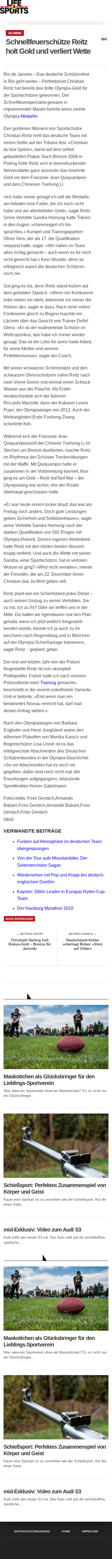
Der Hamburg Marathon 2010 (45, 908)
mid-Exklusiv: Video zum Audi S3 (42, 1230)
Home (66, 1531)
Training (48, 682)
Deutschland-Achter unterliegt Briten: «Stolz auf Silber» (83, 944)
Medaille (29, 116)
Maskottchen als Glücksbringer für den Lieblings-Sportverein (49, 1079)
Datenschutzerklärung (32, 1531)
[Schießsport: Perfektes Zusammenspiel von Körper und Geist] (56, 1176)
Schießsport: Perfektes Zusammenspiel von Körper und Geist (55, 1188)
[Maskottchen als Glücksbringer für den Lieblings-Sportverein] (56, 1067)
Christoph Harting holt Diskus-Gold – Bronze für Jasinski (29, 944)
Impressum (90, 1531)
